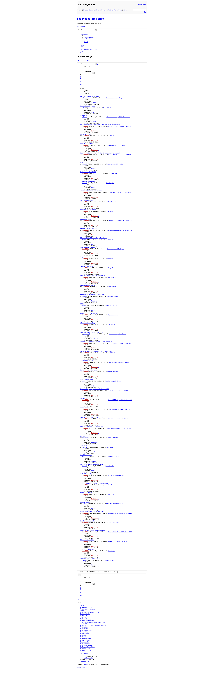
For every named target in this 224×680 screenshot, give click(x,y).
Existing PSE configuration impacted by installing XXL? (96, 341)
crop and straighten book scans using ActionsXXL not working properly (100, 124)
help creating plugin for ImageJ (88, 549)
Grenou (84, 560)
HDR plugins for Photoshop (88, 247)
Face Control (83, 162)
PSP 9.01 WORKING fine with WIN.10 (91, 464)
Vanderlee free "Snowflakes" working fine (92, 294)
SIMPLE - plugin (85, 502)
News (120, 10)
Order (97, 10)
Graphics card (84, 257)
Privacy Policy (142, 4)
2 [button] (80, 76)
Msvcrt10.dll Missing (86, 492)
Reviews (110, 10)
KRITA (82, 304)
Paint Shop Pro (107, 107)
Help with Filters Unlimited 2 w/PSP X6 (91, 558)
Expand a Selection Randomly (88, 370)
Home (79, 10)
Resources (104, 10)
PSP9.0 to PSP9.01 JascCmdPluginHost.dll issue (93, 238)
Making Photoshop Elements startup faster (91, 511)
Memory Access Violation (87, 266)
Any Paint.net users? (86, 455)
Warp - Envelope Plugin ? (87, 143)
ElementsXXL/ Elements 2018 (88, 228)
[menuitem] (89, 37)
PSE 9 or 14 (83, 398)
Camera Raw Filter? (85, 134)
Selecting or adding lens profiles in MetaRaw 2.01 (94, 483)
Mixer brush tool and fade (87, 540)
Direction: (107, 571)
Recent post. (83, 115)
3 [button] (80, 78)
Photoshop (111, 135)
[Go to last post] (96, 102)
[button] (80, 69)
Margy (84, 381)
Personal (82, 436)
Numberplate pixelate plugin (88, 181)
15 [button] (81, 84)
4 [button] (80, 79)
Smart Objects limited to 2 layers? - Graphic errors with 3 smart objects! (100, 153)
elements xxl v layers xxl (87, 360)
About (125, 10)
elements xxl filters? (85, 407)
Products (85, 10)
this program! (84, 445)
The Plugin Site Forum (90, 18)
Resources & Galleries (112, 296)
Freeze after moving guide (87, 106)
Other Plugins (111, 324)
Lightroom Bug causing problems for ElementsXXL (94, 389)
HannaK (84, 164)
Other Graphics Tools (111, 305)
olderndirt (84, 98)
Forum (116, 10)
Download (92, 10)
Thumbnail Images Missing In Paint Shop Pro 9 (93, 275)
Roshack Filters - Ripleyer (87, 474)
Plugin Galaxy (112, 268)
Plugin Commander (113, 315)
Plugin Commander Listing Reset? (89, 313)
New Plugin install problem (87, 521)
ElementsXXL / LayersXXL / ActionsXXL (118, 117)
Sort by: (92, 571)
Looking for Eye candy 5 (87, 379)
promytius (84, 447)
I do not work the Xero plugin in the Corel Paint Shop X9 (96, 351)
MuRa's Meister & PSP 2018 (88, 172)
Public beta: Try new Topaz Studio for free (92, 332)
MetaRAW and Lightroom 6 (88, 209)
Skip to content (81, 26)
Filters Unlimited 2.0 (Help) (87, 323)
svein (83, 107)
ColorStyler (110, 447)
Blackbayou (85, 437)
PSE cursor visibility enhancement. (89, 96)
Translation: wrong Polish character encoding (92, 530)
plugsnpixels (86, 334)
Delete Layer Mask (85, 219)
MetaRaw (110, 211)
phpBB (86, 664)
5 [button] (80, 81)
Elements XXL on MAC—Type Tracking (91, 417)
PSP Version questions (86, 200)
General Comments (112, 371)
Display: (80, 571)
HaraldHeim (85, 126)
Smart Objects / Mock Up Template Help (91, 426)
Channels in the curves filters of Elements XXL (93, 190)
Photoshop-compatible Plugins (114, 98)
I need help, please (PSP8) (87, 285)
